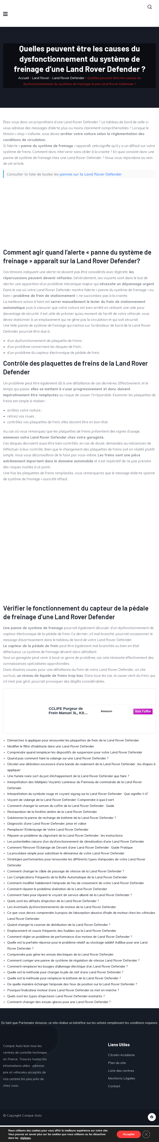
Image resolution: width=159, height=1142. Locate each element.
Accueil (23, 78)
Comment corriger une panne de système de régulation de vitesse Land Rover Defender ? (73, 960)
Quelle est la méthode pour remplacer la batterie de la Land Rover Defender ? (64, 978)
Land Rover (40, 78)
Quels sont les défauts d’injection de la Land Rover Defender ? (53, 901)
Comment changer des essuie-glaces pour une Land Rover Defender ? (59, 1002)
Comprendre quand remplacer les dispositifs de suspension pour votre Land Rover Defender (74, 752)
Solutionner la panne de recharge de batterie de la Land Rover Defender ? (61, 818)
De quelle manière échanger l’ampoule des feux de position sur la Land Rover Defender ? (72, 984)
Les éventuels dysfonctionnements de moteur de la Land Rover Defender (61, 907)
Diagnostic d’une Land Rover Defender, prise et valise (46, 823)
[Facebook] (152, 1117)
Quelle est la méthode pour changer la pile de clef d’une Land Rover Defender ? (65, 972)
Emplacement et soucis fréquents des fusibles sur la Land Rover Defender (61, 931)
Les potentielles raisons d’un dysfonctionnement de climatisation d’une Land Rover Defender (75, 841)
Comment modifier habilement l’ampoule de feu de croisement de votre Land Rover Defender (75, 883)
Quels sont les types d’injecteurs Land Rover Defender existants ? (56, 996)
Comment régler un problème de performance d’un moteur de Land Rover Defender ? (69, 936)
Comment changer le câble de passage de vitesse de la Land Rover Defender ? (65, 871)
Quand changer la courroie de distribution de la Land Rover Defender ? (58, 925)
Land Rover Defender (68, 78)
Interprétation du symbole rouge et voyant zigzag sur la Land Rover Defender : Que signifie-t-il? (77, 794)
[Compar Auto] (78, 1054)
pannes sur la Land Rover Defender (91, 174)
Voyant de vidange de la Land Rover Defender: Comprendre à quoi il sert (60, 800)
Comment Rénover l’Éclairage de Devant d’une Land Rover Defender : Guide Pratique (70, 847)
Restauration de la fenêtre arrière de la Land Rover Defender (52, 812)
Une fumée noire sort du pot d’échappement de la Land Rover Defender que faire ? (68, 776)
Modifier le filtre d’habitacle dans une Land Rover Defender (50, 746)
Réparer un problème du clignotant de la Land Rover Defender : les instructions (65, 835)
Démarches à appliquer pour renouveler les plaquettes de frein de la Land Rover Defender (73, 740)
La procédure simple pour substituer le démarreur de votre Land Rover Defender (65, 853)
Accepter (129, 1134)
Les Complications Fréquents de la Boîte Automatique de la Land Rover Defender (67, 877)
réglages (25, 1138)
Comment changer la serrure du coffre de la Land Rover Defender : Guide (60, 806)
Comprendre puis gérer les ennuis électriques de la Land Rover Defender (60, 954)
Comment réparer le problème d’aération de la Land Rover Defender (57, 889)
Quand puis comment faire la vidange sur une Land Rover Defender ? (57, 758)
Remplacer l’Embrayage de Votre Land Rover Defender (47, 829)
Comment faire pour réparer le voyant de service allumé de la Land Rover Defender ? (69, 895)
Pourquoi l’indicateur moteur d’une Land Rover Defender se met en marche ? (63, 990)
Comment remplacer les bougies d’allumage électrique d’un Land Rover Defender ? (67, 966)
